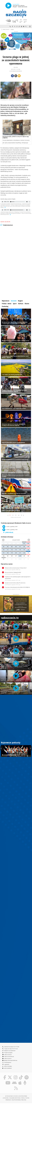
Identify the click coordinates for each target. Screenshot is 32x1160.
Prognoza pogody (8, 1052)
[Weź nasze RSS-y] (16, 1086)
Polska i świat (6, 303)
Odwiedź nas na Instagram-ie (17, 26)
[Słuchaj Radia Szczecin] (8, 6)
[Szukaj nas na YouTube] (8, 1081)
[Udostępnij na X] (15, 75)
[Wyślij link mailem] (19, 75)
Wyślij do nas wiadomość (24, 26)
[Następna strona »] (23, 515)
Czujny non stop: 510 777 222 (11, 1048)
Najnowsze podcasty (10, 742)
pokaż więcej (9, 532)
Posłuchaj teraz (7, 1062)
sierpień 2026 (16, 540)
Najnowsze (5, 301)
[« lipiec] (4, 540)
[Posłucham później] (5, 207)
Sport (15, 303)
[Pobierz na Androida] (14, 1081)
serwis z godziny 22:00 (11, 526)
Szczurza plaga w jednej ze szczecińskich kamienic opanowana (16, 60)
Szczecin (14, 301)
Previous (1, 748)
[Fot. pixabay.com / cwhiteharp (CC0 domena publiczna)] (16, 90)
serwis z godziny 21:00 (11, 529)
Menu (29, 26)
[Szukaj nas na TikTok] (21, 1075)
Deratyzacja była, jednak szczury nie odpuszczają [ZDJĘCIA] (16, 137)
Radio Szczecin (6, 29)
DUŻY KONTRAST (8, 1068)
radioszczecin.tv (10, 618)
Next (30, 748)
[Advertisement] (16, 245)
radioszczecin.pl (7, 1054)
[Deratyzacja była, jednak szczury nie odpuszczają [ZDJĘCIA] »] (17, 127)
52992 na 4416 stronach (16, 517)
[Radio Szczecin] (16, 14)
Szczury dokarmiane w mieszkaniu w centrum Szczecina (16, 140)
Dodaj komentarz (8, 225)
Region (12, 29)
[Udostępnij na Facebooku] (12, 75)
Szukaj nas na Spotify (21, 26)
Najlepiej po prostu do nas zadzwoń (10, 26)
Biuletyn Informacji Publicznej (10, 1060)
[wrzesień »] (28, 540)
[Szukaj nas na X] (10, 1075)
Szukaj (26, 26)
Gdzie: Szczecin (5, 222)
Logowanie (6, 1064)
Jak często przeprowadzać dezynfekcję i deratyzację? (15, 142)
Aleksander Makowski (16, 71)
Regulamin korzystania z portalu (17, 1098)
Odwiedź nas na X (15, 26)
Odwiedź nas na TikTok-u (19, 26)
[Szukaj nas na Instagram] (15, 1075)
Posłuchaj (5, 306)
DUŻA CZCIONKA (8, 1066)
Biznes (27, 303)
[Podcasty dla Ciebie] (24, 1081)
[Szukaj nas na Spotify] (26, 1075)
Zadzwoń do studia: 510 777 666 (11, 1046)
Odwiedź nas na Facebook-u (12, 26)
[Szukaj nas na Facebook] (5, 1075)
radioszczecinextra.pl (9, 1056)
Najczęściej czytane (7, 564)
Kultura (20, 303)
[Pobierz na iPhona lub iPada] (20, 1081)
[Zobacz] (16, 41)
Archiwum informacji (7, 537)
